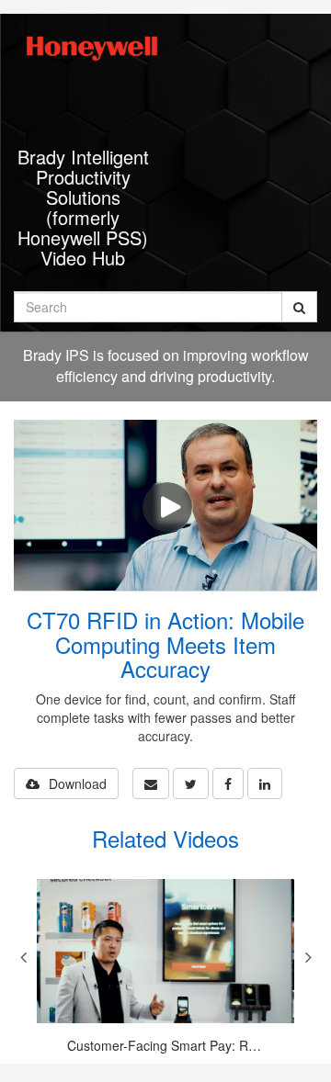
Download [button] (78, 783)
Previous (23, 957)
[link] (191, 783)
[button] (150, 783)
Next (308, 957)
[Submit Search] (299, 306)
